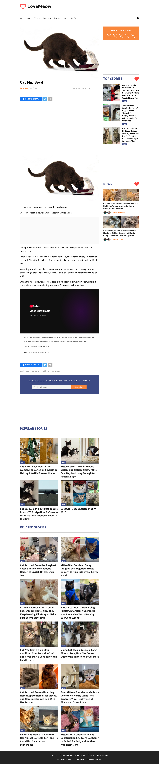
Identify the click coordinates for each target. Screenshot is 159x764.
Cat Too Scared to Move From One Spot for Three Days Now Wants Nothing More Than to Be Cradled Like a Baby (130, 91)
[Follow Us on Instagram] (121, 36)
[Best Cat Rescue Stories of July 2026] (80, 493)
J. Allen (114, 212)
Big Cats (74, 18)
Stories (28, 18)
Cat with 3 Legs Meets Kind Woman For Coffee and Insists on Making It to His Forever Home (39, 470)
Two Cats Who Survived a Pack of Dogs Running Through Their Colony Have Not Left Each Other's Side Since (130, 113)
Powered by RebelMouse (135, 21)
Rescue (57, 18)
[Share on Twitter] (45, 99)
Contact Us (80, 755)
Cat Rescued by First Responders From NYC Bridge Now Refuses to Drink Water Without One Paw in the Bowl (39, 514)
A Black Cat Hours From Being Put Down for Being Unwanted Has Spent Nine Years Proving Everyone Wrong (78, 612)
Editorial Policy (66, 755)
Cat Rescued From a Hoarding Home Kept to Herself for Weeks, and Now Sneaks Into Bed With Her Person (38, 697)
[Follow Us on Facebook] (109, 36)
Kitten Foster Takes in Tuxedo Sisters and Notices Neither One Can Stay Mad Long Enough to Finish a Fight (79, 471)
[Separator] (50, 99)
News (65, 18)
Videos (37, 18)
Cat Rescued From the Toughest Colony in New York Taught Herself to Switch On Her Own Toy (38, 570)
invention (36, 371)
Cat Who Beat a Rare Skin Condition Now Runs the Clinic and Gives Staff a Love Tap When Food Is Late (38, 655)
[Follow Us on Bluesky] (127, 36)
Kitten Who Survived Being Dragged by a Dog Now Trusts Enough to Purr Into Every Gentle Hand (79, 570)
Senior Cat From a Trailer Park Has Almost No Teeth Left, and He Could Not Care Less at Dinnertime (39, 739)
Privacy (91, 755)
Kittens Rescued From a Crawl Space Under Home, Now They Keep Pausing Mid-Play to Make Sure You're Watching (38, 612)
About (54, 755)
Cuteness (47, 18)
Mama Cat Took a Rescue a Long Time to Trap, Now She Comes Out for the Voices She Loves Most (80, 653)
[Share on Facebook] (31, 99)
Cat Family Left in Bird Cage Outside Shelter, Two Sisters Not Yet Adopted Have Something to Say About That (130, 134)
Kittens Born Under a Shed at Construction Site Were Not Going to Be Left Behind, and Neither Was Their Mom (80, 739)
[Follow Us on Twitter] (115, 36)
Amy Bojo (24, 88)
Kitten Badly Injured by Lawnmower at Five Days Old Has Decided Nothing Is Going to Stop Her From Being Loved (119, 233)
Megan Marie (120, 212)
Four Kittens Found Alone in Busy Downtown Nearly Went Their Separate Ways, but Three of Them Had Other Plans (80, 697)
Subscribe (79, 387)
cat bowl (45, 371)
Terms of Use (102, 755)
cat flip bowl (25, 371)
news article (56, 371)
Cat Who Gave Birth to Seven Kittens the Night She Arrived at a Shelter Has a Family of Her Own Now (120, 206)
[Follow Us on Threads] (133, 36)
